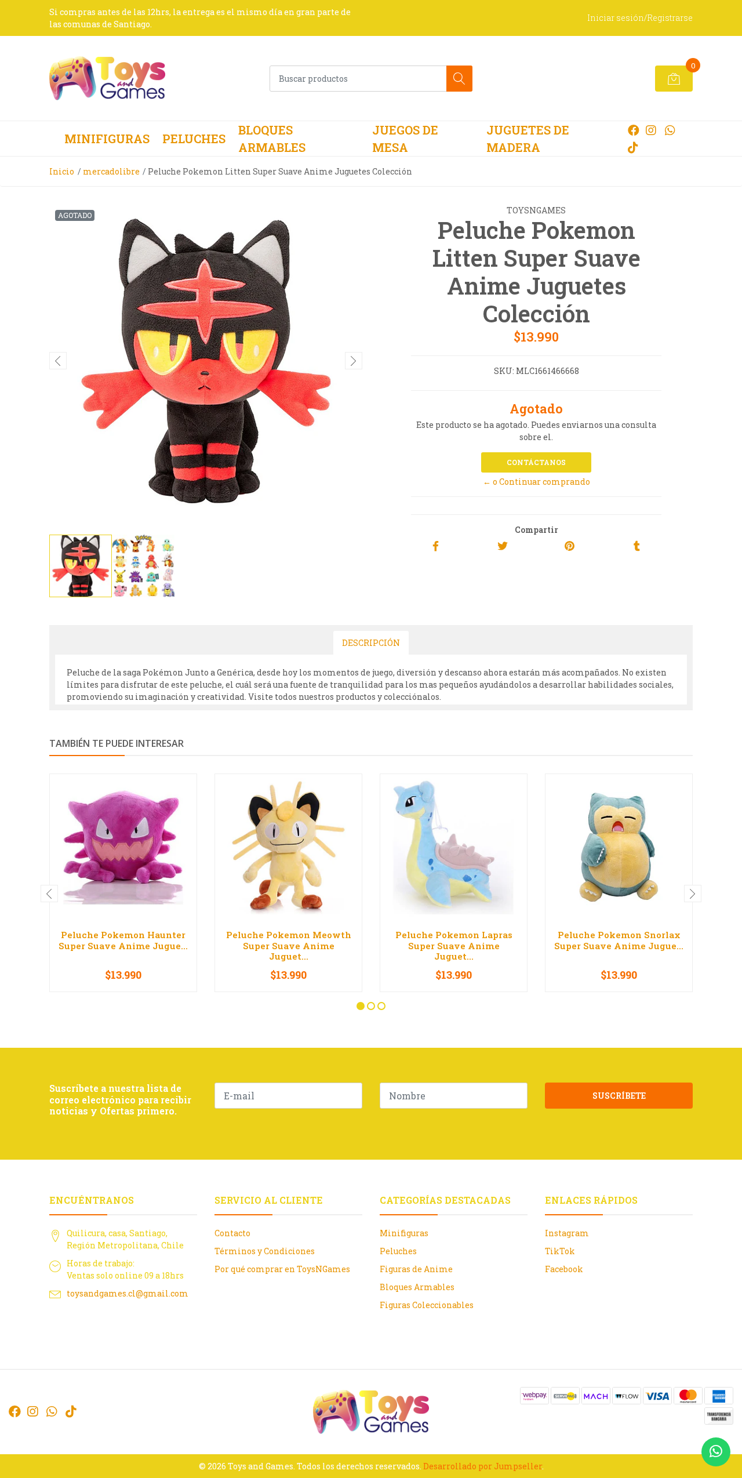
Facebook (564, 1268)
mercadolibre (111, 171)
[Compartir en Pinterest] (569, 546)
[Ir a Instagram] (651, 129)
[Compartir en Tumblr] (637, 546)
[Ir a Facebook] (633, 129)
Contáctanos (536, 462)
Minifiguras (107, 138)
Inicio (61, 171)
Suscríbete (619, 1095)
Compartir (536, 529)
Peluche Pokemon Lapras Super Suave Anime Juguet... (453, 945)
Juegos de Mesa (405, 138)
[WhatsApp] (670, 129)
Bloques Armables (271, 138)
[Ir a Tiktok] (633, 147)
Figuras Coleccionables (427, 1304)
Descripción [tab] (371, 642)
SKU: (504, 370)
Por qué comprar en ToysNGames (282, 1268)
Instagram (567, 1233)
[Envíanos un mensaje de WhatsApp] (715, 1451)
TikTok (560, 1251)
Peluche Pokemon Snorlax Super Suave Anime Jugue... (618, 940)
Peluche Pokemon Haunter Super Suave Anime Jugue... (123, 940)
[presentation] (58, 360)
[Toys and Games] (107, 78)
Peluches (193, 138)
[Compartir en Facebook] (435, 546)
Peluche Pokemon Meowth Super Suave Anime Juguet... (288, 945)
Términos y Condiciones (264, 1251)
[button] (360, 1006)
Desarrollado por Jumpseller (482, 1466)
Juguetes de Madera (527, 138)
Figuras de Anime (416, 1268)
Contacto (232, 1233)
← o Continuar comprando (536, 481)
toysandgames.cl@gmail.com (127, 1293)
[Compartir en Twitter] (502, 546)
